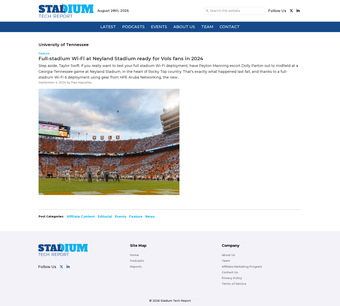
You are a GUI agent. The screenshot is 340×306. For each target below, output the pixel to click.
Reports (136, 266)
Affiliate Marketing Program (242, 266)
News (150, 216)
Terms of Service (234, 284)
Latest (108, 26)
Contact (230, 26)
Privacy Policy (232, 278)
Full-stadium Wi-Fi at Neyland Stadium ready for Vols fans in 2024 (121, 58)
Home (134, 255)
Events (159, 26)
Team (207, 26)
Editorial (105, 216)
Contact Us (230, 272)
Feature (135, 216)
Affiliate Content (81, 216)
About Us (184, 26)
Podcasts (133, 26)
